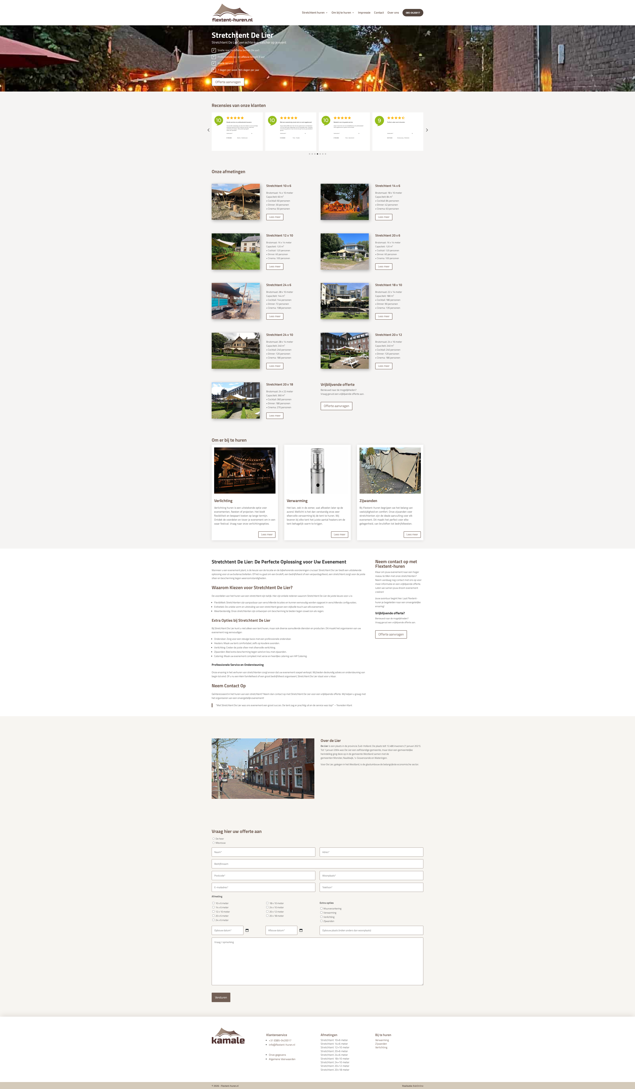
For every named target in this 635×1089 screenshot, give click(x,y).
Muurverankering (332, 908)
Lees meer (275, 217)
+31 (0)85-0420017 (280, 1040)
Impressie (364, 12)
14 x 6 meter (222, 907)
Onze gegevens (277, 1055)
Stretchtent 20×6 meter (334, 1051)
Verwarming (329, 913)
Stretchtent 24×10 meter (335, 1062)
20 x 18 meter (276, 916)
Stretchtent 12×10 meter (335, 1047)
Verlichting (329, 917)
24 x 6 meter (222, 920)
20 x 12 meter (276, 912)
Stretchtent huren (313, 12)
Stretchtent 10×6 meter (334, 1040)
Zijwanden (328, 921)
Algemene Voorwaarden (282, 1059)
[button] (208, 130)
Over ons (393, 12)
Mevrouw (221, 843)
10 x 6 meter (222, 903)
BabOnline (418, 1086)
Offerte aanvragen (228, 81)
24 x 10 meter (276, 907)
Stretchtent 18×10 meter (335, 1058)
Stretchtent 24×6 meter (334, 1055)
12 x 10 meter (222, 912)
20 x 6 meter (222, 916)
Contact (379, 12)
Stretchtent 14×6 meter (334, 1043)
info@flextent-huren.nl (282, 1045)
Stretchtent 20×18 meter (335, 1069)
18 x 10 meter (276, 903)
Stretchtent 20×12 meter (335, 1066)
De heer (220, 839)
